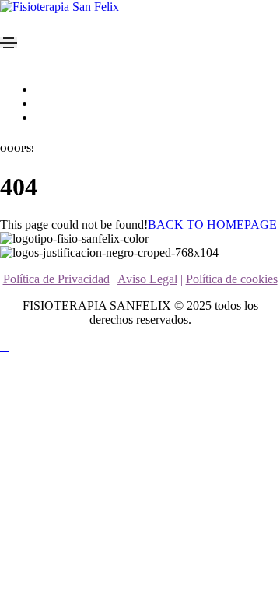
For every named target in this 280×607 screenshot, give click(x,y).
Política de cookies (232, 279)
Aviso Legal (147, 279)
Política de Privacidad (56, 279)
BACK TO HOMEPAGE (212, 224)
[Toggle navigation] (8, 42)
